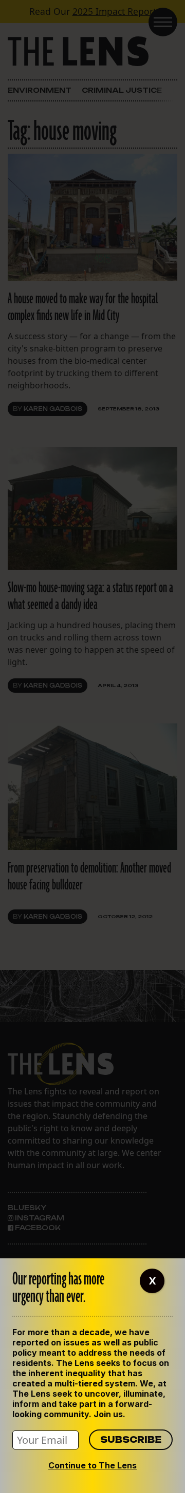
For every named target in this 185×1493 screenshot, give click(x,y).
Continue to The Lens (92, 1465)
